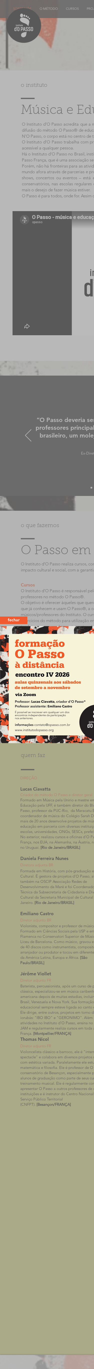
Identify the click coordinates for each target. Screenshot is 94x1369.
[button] (13, 620)
